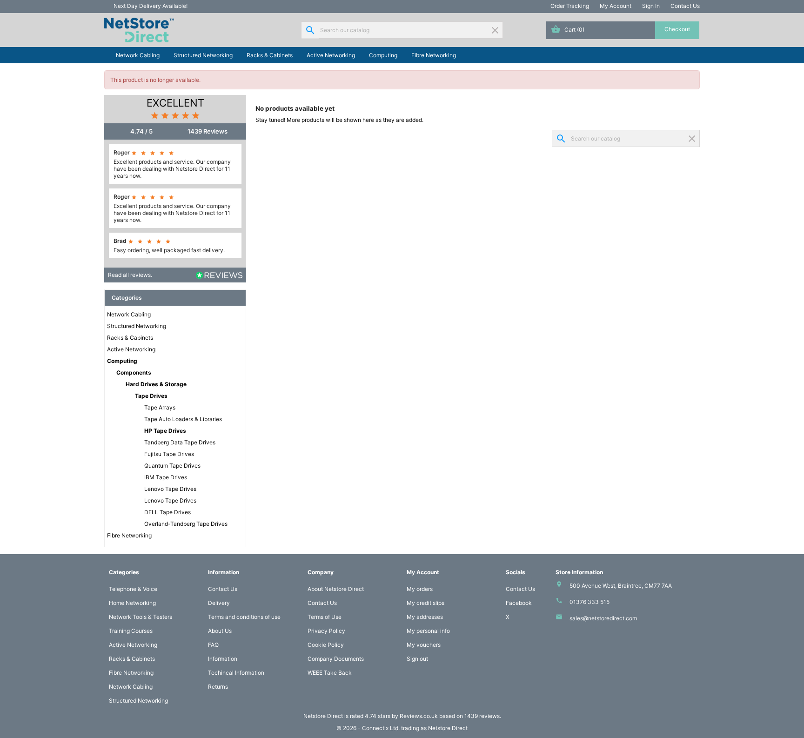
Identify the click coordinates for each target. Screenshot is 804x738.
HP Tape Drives (165, 430)
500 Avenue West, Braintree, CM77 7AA (621, 585)
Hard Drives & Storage (156, 384)
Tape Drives (151, 395)
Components (133, 372)
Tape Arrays (159, 407)
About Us (220, 630)
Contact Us (685, 5)
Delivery (219, 602)
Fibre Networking (433, 55)
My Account (615, 5)
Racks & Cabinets (270, 55)
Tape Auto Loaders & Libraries (183, 419)
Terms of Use (325, 616)
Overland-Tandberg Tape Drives (186, 523)
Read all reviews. (130, 274)
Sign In (651, 5)
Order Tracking (569, 5)
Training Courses (131, 630)
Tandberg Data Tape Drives (179, 442)
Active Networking (331, 55)
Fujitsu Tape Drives (169, 453)
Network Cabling (138, 55)
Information (222, 658)
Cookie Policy (326, 644)
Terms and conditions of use (244, 616)
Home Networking (132, 602)
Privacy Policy (326, 630)
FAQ (213, 644)
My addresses (425, 616)
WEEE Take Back (330, 672)
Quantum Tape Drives (172, 465)
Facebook (519, 602)
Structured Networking (203, 55)
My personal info (428, 630)
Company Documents (336, 658)
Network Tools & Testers (140, 616)
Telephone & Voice (133, 588)
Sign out (417, 658)
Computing (383, 55)
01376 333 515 (590, 601)
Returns (218, 686)
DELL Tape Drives (167, 512)
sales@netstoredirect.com (603, 618)
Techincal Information (236, 672)
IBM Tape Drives (165, 477)
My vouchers (424, 644)
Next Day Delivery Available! (151, 5)
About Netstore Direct (336, 588)
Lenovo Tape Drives (170, 488)
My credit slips (425, 602)
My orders (420, 588)
